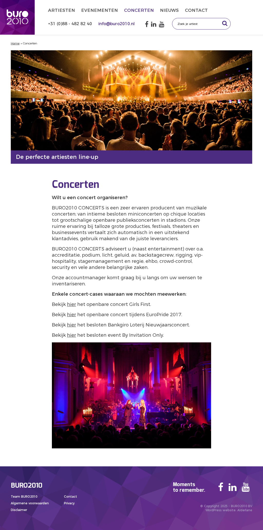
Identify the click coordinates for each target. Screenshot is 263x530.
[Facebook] (146, 24)
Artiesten (61, 10)
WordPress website (220, 510)
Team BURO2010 (24, 496)
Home (15, 43)
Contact (196, 10)
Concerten (139, 10)
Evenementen (99, 10)
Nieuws (169, 10)
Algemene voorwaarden (30, 503)
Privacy (69, 503)
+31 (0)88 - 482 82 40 (70, 23)
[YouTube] (161, 24)
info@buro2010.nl (116, 23)
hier (71, 304)
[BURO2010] (17, 17)
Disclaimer (19, 510)
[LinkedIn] (153, 24)
